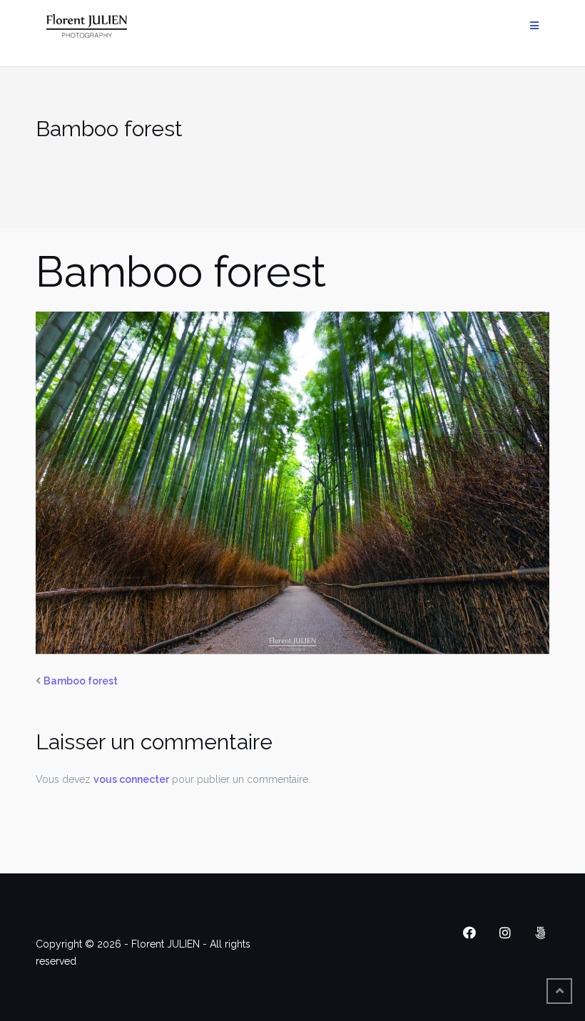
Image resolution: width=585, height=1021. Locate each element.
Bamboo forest (81, 681)
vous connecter (131, 779)
